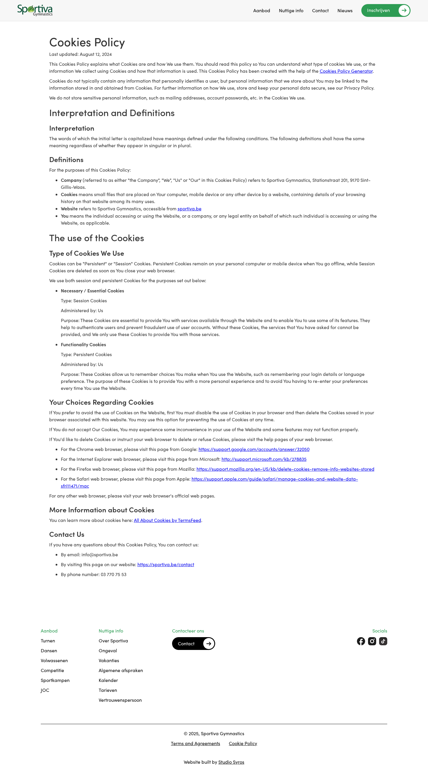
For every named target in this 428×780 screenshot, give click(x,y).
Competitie (52, 670)
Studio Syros (231, 762)
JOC (45, 690)
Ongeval (108, 650)
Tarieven (108, 690)
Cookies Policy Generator (346, 71)
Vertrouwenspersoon (120, 700)
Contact (320, 10)
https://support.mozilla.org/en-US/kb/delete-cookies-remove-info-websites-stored (285, 469)
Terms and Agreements (195, 743)
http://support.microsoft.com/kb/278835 (264, 459)
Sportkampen (55, 680)
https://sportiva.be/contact (165, 564)
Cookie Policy (243, 743)
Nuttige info (291, 10)
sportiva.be (189, 208)
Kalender (108, 680)
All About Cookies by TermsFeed (167, 520)
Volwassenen (54, 660)
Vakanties (109, 660)
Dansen (49, 650)
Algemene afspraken (121, 670)
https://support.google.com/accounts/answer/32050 (254, 449)
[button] (261, 10)
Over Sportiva (113, 640)
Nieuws (345, 10)
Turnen (48, 640)
